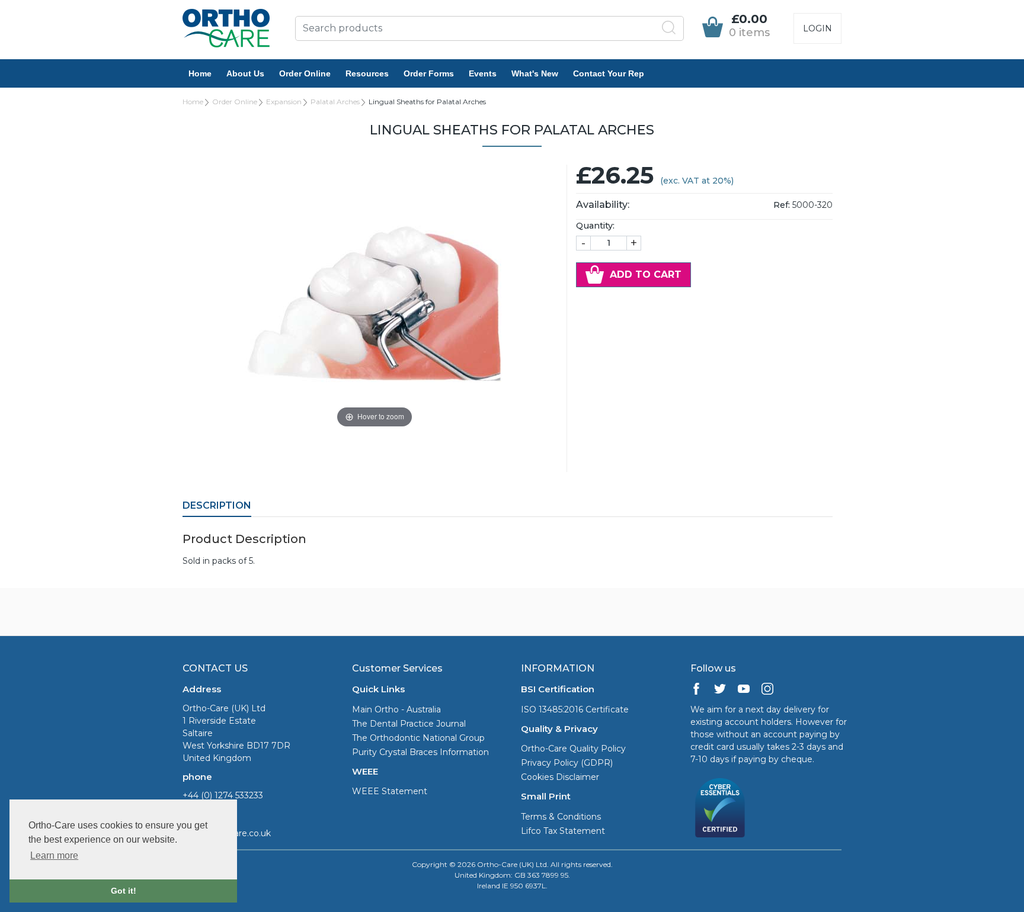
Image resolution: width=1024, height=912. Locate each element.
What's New (534, 73)
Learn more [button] (54, 855)
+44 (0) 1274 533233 (223, 795)
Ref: (781, 205)
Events (483, 73)
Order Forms (429, 73)
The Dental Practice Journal (409, 723)
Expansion (284, 101)
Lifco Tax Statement (563, 831)
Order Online (305, 73)
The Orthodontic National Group (418, 738)
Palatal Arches (335, 101)
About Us (245, 73)
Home (200, 73)
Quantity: (595, 225)
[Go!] (669, 28)
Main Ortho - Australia (396, 709)
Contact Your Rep (608, 73)
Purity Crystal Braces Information (420, 752)
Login (817, 28)
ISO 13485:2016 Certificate (575, 709)
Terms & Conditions (561, 816)
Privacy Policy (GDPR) (567, 762)
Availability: (602, 204)
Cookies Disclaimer (560, 777)
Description (217, 505)
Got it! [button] (123, 890)
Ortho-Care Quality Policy (573, 748)
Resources (367, 73)
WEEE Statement (389, 791)
